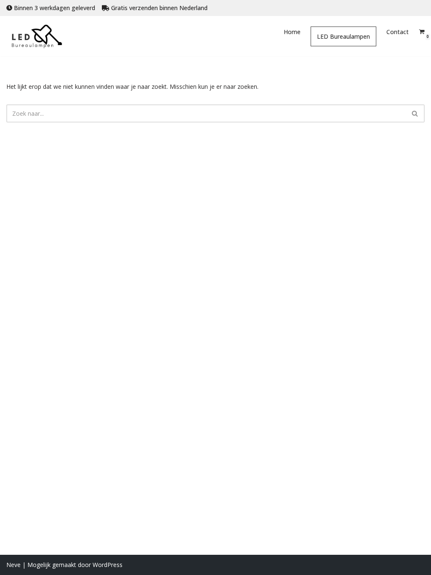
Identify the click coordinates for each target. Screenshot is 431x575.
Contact (397, 32)
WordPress (107, 565)
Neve (13, 565)
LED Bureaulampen (343, 36)
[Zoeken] (415, 113)
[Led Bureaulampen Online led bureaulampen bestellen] (43, 36)
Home (292, 32)
